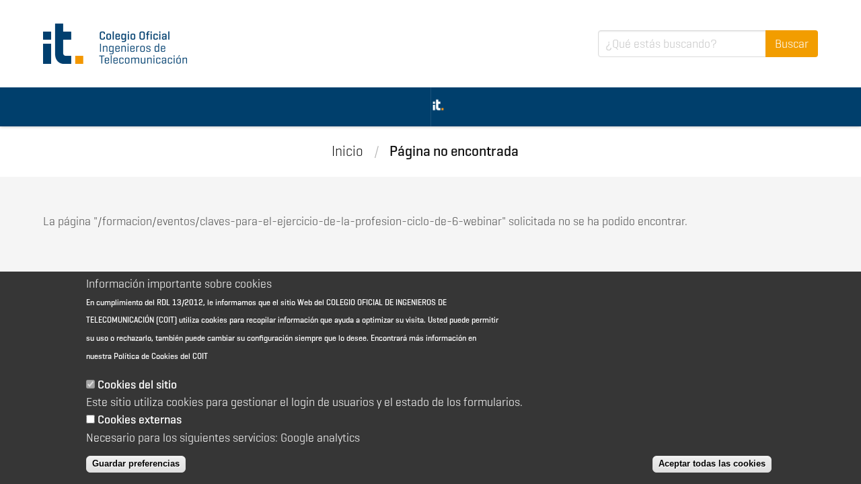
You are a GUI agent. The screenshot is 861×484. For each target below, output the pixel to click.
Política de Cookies (146, 356)
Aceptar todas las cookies (712, 463)
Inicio (347, 151)
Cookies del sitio (137, 384)
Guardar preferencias (136, 463)
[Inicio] (121, 44)
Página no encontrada (454, 151)
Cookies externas (140, 419)
